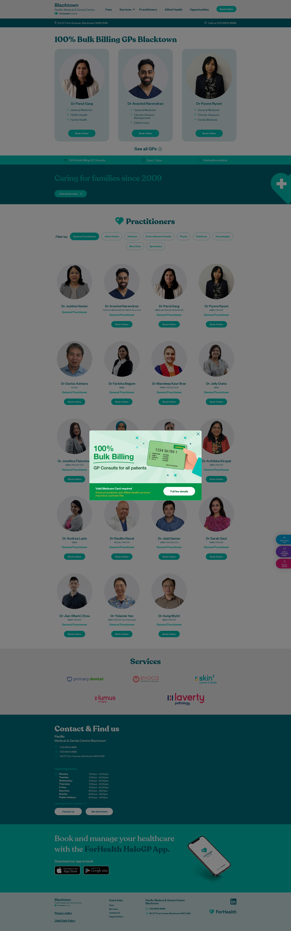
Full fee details (179, 491)
